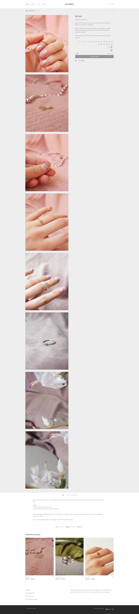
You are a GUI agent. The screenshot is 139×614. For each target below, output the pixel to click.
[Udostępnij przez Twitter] (81, 60)
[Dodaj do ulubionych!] (76, 60)
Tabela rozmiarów (29, 596)
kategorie (27, 4)
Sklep (26, 10)
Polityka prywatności (30, 593)
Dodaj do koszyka (94, 56)
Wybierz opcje (28, 579)
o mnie (38, 4)
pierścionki (31, 10)
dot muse (87, 577)
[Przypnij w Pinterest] (83, 60)
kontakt (44, 4)
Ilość (77, 53)
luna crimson (58, 577)
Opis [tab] (63, 495)
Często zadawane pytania (31, 599)
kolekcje (33, 4)
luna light (27, 577)
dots (82, 526)
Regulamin (27, 590)
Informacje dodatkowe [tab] (71, 495)
